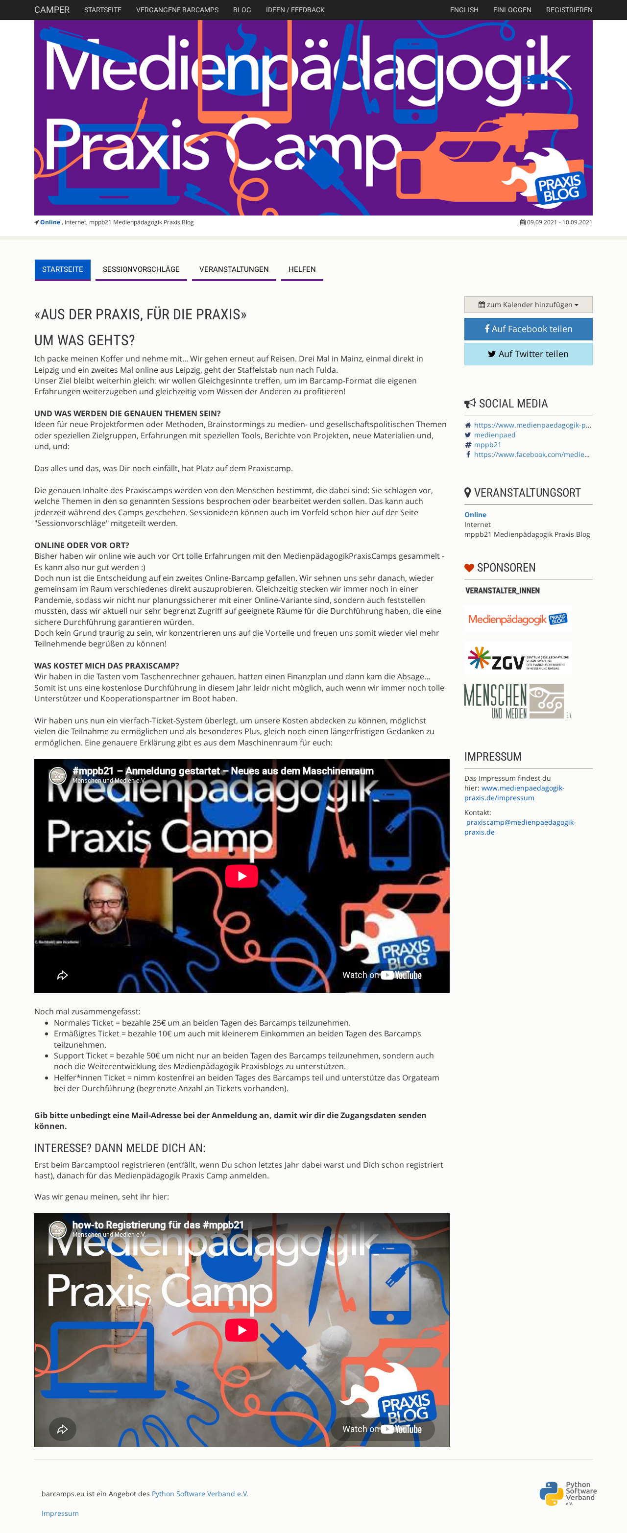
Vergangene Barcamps (177, 10)
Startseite (102, 10)
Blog (242, 10)
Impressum (60, 1513)
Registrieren (569, 10)
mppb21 (488, 444)
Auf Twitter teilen (532, 353)
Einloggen (512, 10)
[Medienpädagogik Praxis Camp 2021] (313, 118)
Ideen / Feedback (295, 10)
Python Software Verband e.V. (200, 1493)
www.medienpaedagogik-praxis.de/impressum (514, 792)
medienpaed (495, 434)
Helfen (302, 269)
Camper (52, 9)
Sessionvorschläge (141, 269)
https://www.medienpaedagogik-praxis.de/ (544, 425)
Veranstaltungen (234, 269)
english (464, 10)
